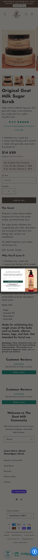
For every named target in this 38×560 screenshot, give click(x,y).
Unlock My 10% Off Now (13, 281)
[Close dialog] (36, 269)
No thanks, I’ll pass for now (13, 288)
